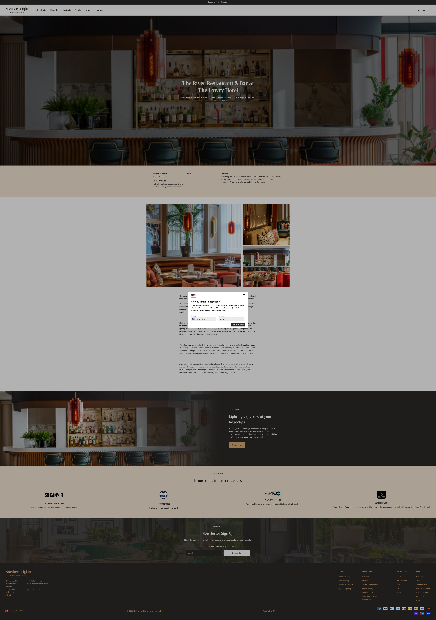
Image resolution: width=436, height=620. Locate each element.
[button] (244, 295)
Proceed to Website (238, 324)
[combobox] (198, 319)
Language (222, 316)
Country (193, 316)
